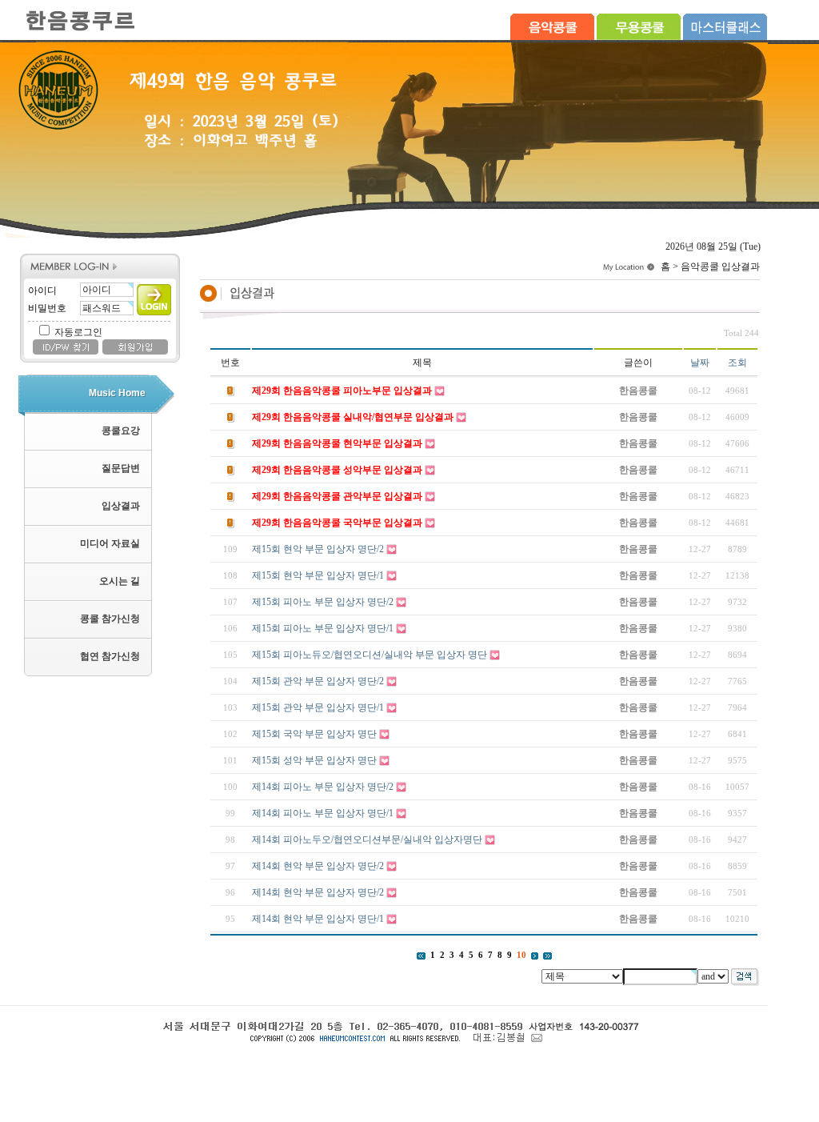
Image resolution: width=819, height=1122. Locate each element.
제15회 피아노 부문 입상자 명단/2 (323, 601)
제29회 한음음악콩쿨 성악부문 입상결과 (337, 469)
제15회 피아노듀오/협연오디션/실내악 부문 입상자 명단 (369, 654)
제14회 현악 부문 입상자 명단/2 (318, 866)
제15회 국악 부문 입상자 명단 (314, 733)
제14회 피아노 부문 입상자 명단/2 (323, 786)
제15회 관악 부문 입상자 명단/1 (318, 707)
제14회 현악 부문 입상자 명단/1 (318, 918)
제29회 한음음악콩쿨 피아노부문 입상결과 (342, 390)
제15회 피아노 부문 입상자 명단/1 (323, 628)
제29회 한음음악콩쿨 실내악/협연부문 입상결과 (352, 417)
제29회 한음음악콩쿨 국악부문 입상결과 (337, 522)
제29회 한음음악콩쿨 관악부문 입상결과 (337, 496)
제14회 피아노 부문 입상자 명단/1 (323, 813)
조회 (737, 362)
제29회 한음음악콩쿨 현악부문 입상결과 (337, 443)
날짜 (699, 362)
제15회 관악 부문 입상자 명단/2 (318, 681)
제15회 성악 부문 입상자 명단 (314, 760)
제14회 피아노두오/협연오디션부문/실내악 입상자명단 (367, 839)
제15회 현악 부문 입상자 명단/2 (318, 549)
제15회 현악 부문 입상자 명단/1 (318, 575)
